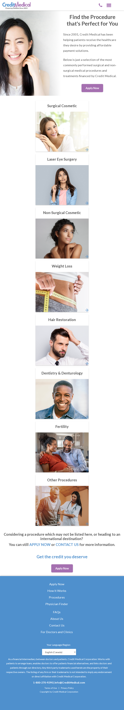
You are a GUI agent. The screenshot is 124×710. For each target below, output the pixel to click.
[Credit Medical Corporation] (18, 4)
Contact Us (56, 625)
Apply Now (56, 584)
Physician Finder (56, 604)
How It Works (56, 590)
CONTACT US (67, 544)
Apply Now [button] (92, 88)
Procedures (57, 597)
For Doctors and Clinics (57, 632)
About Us (56, 618)
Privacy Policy (67, 688)
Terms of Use (50, 688)
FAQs (56, 612)
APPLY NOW (40, 544)
